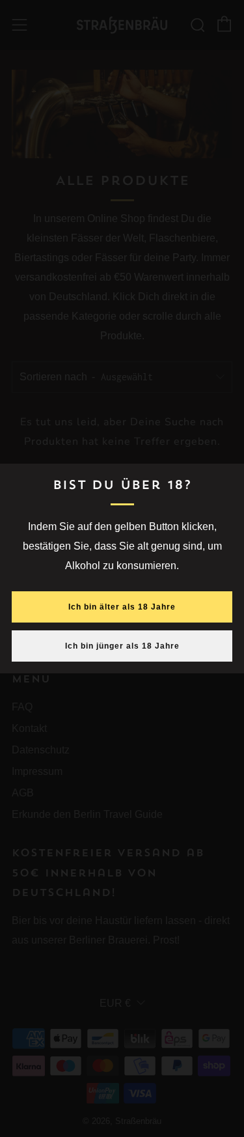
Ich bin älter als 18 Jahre (122, 606)
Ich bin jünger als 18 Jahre (122, 646)
